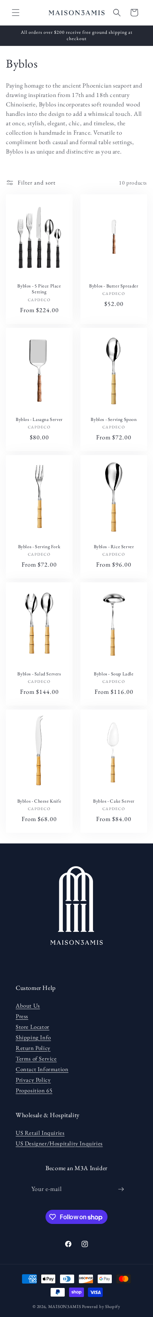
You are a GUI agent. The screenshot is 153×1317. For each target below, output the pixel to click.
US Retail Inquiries (40, 1132)
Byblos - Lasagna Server (39, 419)
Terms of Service (36, 1058)
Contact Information (42, 1069)
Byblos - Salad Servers (39, 674)
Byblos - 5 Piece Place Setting (39, 289)
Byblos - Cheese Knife (39, 801)
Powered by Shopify (101, 1306)
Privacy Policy (33, 1079)
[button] (15, 12)
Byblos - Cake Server (114, 801)
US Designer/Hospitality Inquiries (59, 1143)
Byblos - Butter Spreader (113, 286)
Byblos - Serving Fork (39, 546)
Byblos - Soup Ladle (113, 674)
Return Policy (33, 1048)
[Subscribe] (121, 1189)
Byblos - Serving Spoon (114, 419)
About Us (28, 1005)
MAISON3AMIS (64, 1306)
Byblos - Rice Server (114, 546)
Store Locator (32, 1026)
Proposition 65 (34, 1090)
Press (22, 1016)
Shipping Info (33, 1037)
